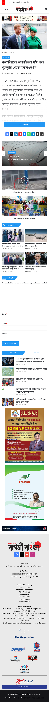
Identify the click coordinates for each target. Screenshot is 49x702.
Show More (24, 124)
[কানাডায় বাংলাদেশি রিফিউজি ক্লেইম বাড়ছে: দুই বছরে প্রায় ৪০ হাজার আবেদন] (13, 235)
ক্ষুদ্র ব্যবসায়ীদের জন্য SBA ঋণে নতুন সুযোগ (31, 369)
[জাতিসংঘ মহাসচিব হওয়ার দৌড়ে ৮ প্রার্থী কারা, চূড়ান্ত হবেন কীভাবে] (8, 402)
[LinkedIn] (16, 134)
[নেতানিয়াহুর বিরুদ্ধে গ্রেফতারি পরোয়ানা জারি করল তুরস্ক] (36, 258)
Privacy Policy (25, 698)
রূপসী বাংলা (38, 694)
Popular (36, 353)
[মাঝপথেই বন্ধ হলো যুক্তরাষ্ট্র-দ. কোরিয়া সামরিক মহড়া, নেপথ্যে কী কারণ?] (13, 258)
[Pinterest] (20, 134)
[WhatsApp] (29, 134)
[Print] (42, 134)
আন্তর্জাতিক (11, 52)
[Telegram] (33, 134)
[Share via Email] (37, 134)
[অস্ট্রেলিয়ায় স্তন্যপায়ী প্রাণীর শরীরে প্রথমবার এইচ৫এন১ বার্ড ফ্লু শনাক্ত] (8, 392)
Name (4, 314)
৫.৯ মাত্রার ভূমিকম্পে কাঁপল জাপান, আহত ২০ (21, 159)
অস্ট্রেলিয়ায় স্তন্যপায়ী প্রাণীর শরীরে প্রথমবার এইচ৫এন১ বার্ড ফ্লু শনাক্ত (27, 2)
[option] (24, 153)
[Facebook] (7, 134)
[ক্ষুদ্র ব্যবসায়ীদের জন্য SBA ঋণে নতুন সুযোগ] (8, 372)
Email (4, 324)
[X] (11, 134)
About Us (8, 698)
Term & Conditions (38, 698)
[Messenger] (24, 134)
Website (4, 333)
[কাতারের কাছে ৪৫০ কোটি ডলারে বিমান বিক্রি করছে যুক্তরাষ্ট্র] (36, 235)
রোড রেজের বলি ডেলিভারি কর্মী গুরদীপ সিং (29, 379)
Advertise (16, 698)
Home (5, 52)
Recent (13, 353)
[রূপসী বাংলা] (24, 9)
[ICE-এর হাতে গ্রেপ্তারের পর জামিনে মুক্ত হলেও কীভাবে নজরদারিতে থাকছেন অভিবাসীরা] (8, 361)
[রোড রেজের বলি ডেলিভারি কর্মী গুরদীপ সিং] (8, 382)
